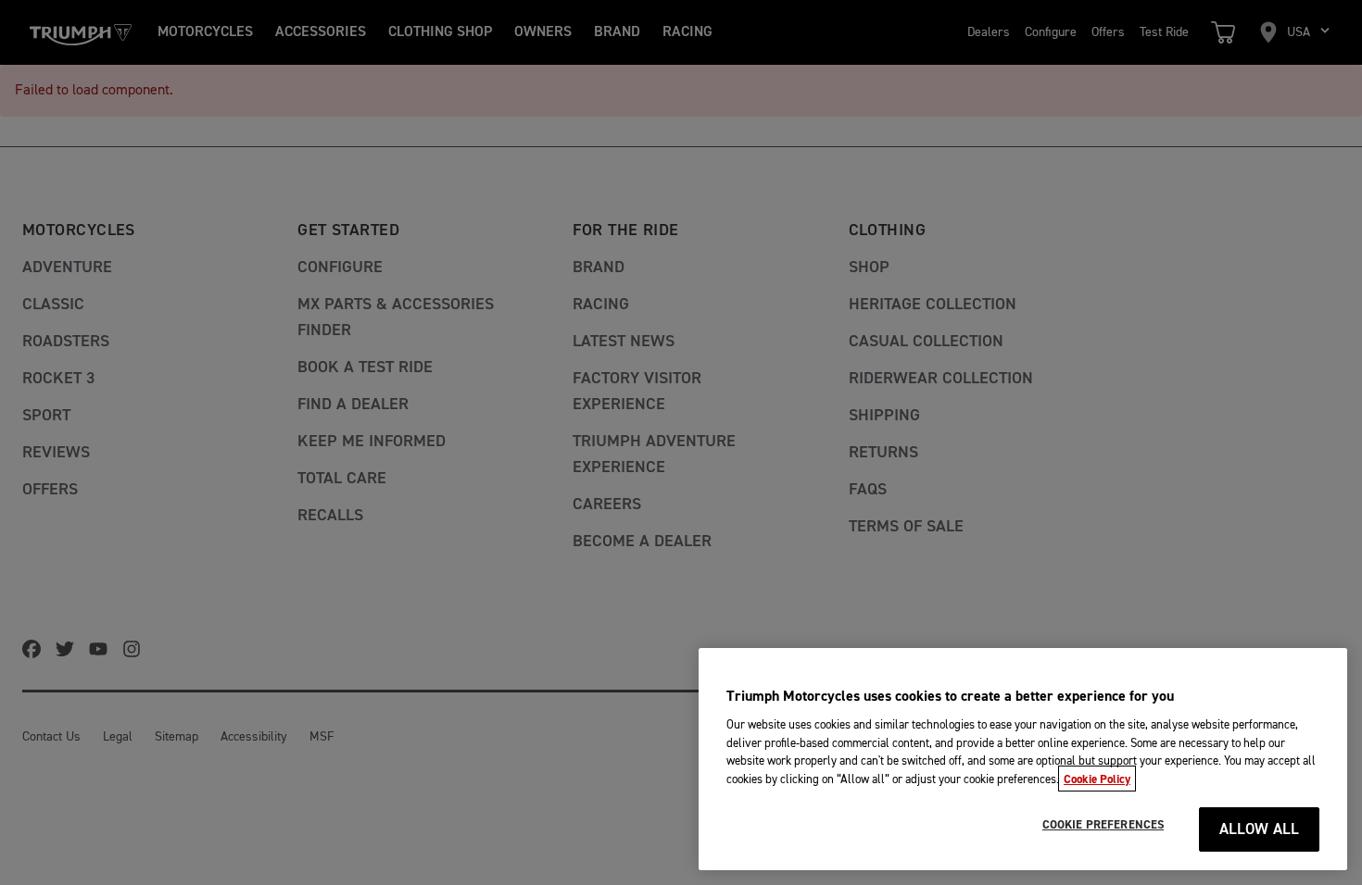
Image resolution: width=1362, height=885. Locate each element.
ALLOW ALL (1259, 830)
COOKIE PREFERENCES (1103, 824)
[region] (1023, 759)
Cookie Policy (1097, 778)
